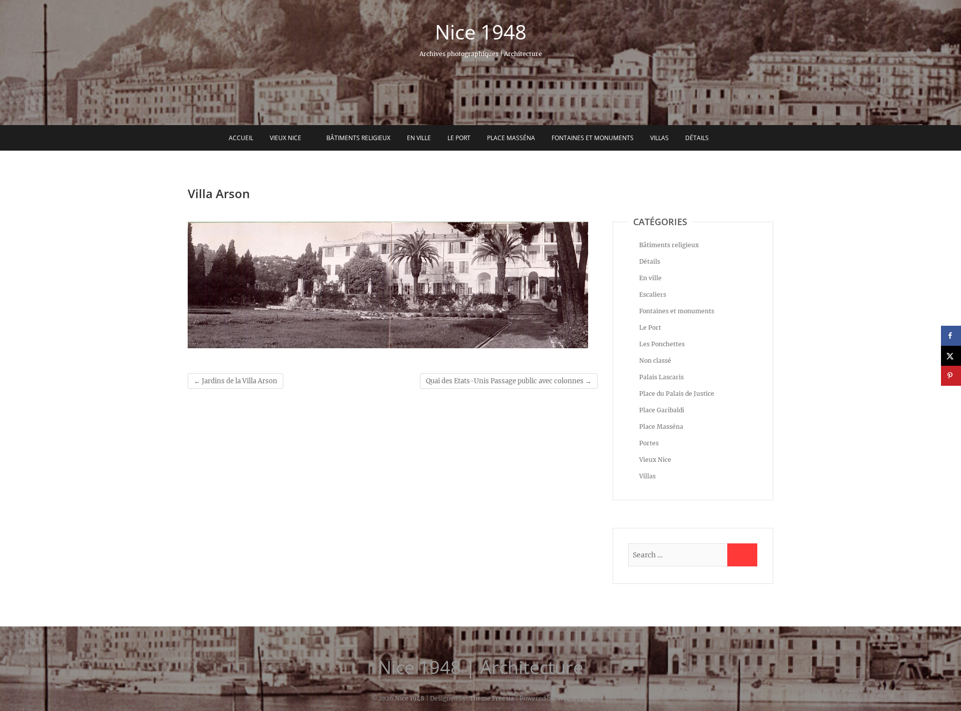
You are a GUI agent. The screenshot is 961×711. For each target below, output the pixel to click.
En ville (419, 138)
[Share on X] (951, 356)
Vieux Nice (285, 138)
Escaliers (652, 294)
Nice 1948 (481, 32)
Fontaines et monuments (593, 138)
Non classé (655, 360)
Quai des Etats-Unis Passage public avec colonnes (509, 381)
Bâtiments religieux (358, 138)
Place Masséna (511, 138)
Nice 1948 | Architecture (480, 667)
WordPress (574, 698)
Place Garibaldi (661, 410)
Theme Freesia (491, 698)
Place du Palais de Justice (676, 393)
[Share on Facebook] (951, 336)
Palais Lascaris (661, 377)
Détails (697, 138)
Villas (659, 138)
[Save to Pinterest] (951, 376)
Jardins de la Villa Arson (235, 381)
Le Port (458, 138)
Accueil (241, 138)
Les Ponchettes (662, 344)
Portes (649, 443)
